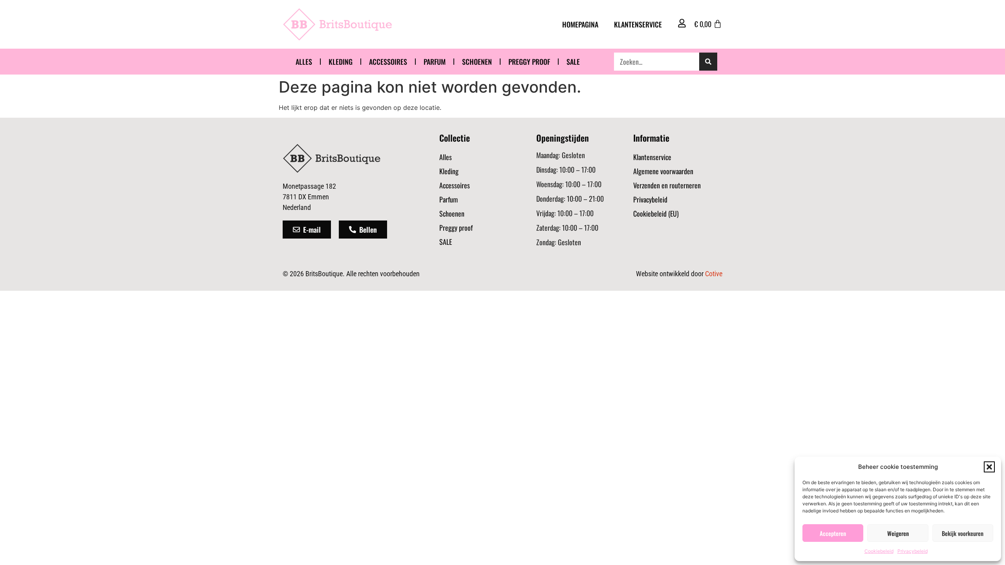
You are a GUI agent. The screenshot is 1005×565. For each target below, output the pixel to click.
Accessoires (388, 61)
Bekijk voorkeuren (962, 533)
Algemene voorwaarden (663, 171)
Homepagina (580, 24)
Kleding (341, 61)
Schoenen (477, 61)
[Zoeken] (708, 62)
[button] (989, 467)
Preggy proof (529, 61)
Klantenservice (638, 24)
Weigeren (898, 533)
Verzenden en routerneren (667, 185)
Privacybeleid (912, 551)
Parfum (435, 61)
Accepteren (833, 533)
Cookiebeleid (879, 551)
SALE (573, 61)
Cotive (713, 274)
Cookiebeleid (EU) (656, 213)
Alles (304, 61)
